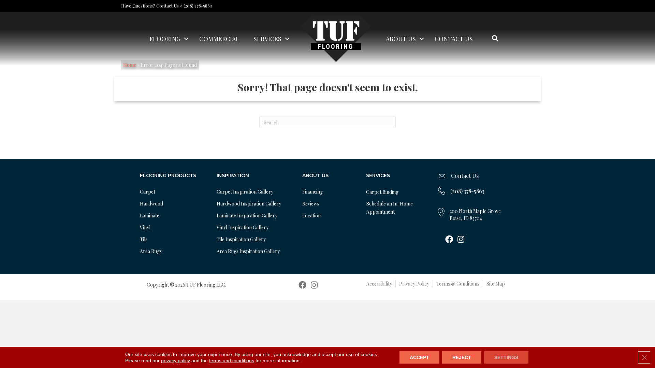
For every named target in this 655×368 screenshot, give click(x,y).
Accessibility (379, 283)
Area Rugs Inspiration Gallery (248, 251)
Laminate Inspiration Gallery (247, 215)
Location (311, 215)
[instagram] (460, 239)
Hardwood (151, 203)
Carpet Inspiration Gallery (245, 191)
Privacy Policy (414, 283)
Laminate (149, 215)
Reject (461, 357)
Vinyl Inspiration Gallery (242, 227)
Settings (506, 357)
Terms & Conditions (457, 283)
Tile (144, 239)
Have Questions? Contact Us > (152, 6)
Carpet (147, 191)
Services (267, 39)
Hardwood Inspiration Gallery (249, 203)
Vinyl (145, 227)
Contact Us (454, 39)
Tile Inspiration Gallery (241, 239)
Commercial (219, 39)
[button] (186, 39)
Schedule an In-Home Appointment (389, 207)
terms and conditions (231, 360)
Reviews (310, 203)
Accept (419, 357)
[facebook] (449, 239)
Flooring (164, 39)
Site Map (495, 283)
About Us (401, 39)
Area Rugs (151, 251)
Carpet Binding (382, 192)
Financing (312, 191)
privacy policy (175, 360)
